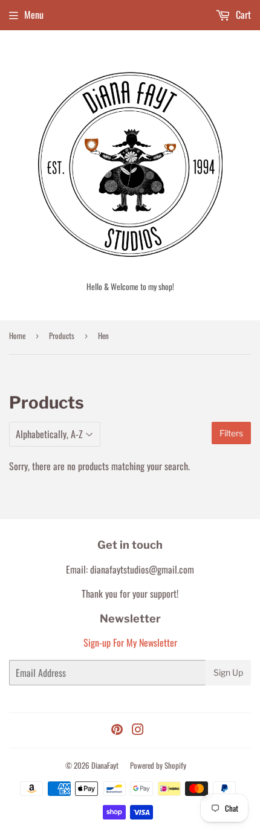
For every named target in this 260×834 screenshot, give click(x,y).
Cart (242, 14)
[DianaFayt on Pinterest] (117, 730)
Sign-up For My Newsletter (130, 642)
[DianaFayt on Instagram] (138, 730)
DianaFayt (105, 765)
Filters (231, 433)
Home (17, 335)
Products (61, 335)
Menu (34, 14)
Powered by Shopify (158, 765)
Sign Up (228, 672)
